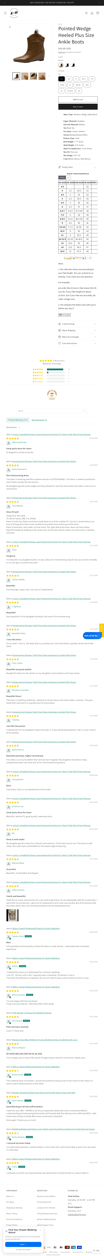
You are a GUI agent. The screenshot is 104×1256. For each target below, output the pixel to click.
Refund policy (53, 1252)
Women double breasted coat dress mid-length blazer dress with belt (43, 1092)
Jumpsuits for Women (46, 1208)
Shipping (61, 52)
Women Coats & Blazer (46, 1196)
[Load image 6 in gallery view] (42, 76)
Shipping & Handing (14, 1208)
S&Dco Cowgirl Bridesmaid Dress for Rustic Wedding (36, 928)
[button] (5, 13)
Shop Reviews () (39, 420)
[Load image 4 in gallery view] (25, 76)
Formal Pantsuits (44, 1202)
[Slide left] (9, 76)
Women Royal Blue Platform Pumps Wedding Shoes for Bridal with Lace (44, 1039)
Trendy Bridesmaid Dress (47, 1213)
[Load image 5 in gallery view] (33, 76)
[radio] (60, 65)
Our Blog (10, 1202)
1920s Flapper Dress (45, 1225)
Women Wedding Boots (46, 1219)
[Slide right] (49, 76)
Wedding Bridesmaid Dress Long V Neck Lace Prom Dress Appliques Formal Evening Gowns (53, 1129)
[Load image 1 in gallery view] (16, 76)
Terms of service (78, 1252)
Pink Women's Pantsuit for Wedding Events (32, 1013)
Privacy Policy (11, 1225)
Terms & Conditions (14, 1219)
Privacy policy (65, 1252)
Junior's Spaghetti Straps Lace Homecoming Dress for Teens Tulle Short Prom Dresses (51, 434)
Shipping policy (91, 1252)
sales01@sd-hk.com (77, 1214)
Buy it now (78, 106)
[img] (52, 360)
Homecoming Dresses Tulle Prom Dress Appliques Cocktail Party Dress (44, 461)
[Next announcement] (99, 3)
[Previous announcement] (5, 3)
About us (10, 1196)
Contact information (53, 1255)
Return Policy (11, 1213)
